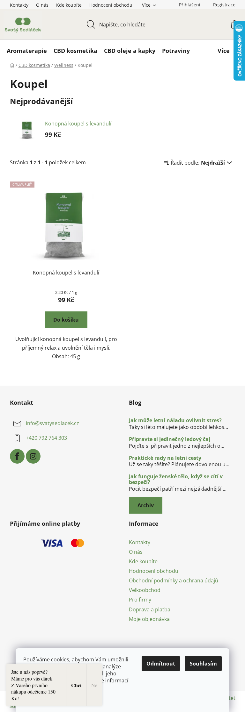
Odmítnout (160, 663)
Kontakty (19, 5)
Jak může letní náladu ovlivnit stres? (175, 421)
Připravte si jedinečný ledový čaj (169, 439)
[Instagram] (33, 456)
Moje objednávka (149, 619)
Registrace (224, 5)
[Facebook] (17, 456)
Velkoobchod (144, 590)
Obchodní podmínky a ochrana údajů (173, 580)
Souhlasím (203, 663)
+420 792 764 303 (46, 437)
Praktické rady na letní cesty (165, 458)
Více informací (111, 680)
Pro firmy (140, 599)
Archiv (145, 505)
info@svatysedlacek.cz (52, 423)
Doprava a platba (149, 609)
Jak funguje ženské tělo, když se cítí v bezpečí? (176, 479)
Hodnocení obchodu (110, 5)
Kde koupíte (69, 5)
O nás (42, 5)
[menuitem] (27, 50)
